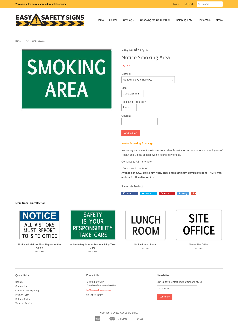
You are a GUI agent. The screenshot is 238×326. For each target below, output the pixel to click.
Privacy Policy (22, 294)
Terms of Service (23, 303)
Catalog (128, 20)
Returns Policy (22, 299)
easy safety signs (128, 312)
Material (126, 74)
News (219, 20)
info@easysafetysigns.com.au (98, 290)
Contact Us (204, 20)
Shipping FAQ (184, 20)
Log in (176, 4)
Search (113, 20)
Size (124, 88)
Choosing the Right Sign (27, 290)
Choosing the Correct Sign (155, 20)
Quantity (126, 115)
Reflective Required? (133, 102)
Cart (190, 4)
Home (100, 20)
